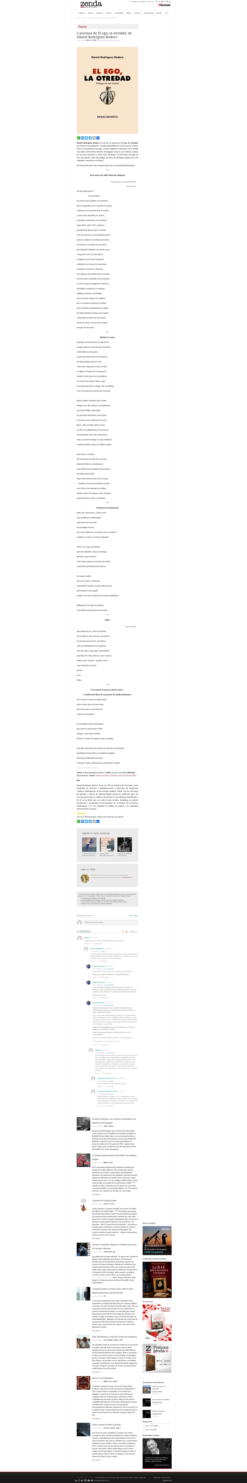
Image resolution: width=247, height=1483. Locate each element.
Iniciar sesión (133, 915)
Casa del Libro (130, 775)
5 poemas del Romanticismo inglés (107, 854)
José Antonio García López (113, 1340)
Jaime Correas (109, 1126)
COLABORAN (134, 1)
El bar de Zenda (157, 1391)
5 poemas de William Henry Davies (124, 854)
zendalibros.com (109, 1252)
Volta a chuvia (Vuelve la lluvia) (106, 1424)
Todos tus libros (102, 775)
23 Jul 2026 (155, 1416)
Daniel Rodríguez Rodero (108, 40)
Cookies (131, 1477)
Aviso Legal (111, 1477)
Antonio (111, 1081)
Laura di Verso (90, 40)
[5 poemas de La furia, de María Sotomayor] (89, 844)
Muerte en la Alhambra (102, 1378)
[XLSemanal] (164, 4)
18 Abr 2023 (80, 40)
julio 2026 (148, 1430)
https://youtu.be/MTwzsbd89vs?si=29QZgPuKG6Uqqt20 (111, 974)
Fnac (120, 775)
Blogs (128, 13)
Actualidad (119, 13)
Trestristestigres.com (101, 1477)
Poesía (90, 13)
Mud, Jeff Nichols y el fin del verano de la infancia (114, 1336)
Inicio (78, 18)
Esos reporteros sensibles (160, 1399)
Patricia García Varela (112, 1428)
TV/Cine (137, 13)
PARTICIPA (150, 1)
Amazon (113, 775)
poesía (119, 40)
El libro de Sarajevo (158, 1411)
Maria (103, 951)
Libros (108, 13)
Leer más (95, 1194)
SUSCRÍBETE (142, 1)
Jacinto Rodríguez (109, 969)
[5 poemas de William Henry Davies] (124, 844)
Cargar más (107, 1467)
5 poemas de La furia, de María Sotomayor (89, 854)
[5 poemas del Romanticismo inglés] (107, 844)
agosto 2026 (149, 1426)
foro (86, 896)
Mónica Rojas (108, 1163)
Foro (157, 13)
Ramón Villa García (110, 1381)
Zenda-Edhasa (149, 13)
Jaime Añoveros (110, 1053)
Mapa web (142, 1477)
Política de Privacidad (122, 1477)
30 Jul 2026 (155, 1404)
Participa (136, 1477)
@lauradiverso (127, 877)
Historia (99, 13)
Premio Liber (157, 1477)
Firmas (81, 13)
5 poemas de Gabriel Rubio (104, 1200)
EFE (105, 1296)
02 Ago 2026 (155, 1394)
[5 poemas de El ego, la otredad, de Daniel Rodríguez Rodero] (107, 90)
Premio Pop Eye (165, 1477)
